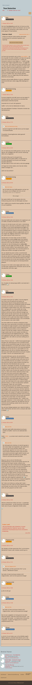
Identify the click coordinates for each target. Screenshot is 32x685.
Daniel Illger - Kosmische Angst (13, 660)
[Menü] (30, 1)
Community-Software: (16, 682)
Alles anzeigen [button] (16, 196)
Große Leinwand (8, 667)
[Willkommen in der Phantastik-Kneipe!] (0, 1)
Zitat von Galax (8, 187)
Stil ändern (28, 673)
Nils (3, 10)
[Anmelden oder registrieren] (26, 2)
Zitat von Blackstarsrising (11, 126)
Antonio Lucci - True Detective (12, 655)
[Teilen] (30, 13)
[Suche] (22, 1)
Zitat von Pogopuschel (10, 566)
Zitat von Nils (8, 426)
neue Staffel (24, 56)
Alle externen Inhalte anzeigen (16, 42)
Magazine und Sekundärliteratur (12, 657)
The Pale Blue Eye (9, 665)
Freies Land (6, 524)
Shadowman (7, 661)
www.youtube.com (24, 34)
